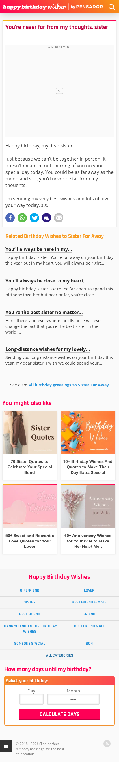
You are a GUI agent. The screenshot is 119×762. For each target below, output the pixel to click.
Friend (89, 614)
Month (73, 691)
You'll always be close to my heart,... (47, 281)
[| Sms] (46, 217)
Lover (89, 590)
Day (31, 691)
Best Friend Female (89, 602)
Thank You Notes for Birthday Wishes (29, 629)
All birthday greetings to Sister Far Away (68, 385)
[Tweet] (34, 217)
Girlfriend (29, 590)
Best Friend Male (89, 626)
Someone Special (29, 643)
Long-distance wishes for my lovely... (47, 349)
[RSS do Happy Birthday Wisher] (107, 743)
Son (89, 643)
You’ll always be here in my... (38, 249)
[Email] (58, 217)
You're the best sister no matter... (44, 312)
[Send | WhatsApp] (22, 217)
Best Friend (29, 614)
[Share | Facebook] (10, 217)
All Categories (59, 655)
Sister (30, 602)
